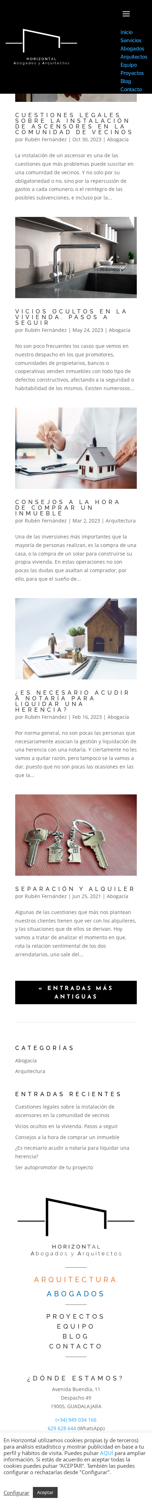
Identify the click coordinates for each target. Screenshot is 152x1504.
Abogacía (118, 139)
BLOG (76, 1336)
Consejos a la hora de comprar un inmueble (68, 508)
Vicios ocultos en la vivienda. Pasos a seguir (71, 317)
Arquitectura (121, 520)
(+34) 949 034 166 (76, 1419)
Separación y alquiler (75, 889)
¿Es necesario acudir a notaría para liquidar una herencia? (73, 701)
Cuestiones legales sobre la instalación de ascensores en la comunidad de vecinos (74, 124)
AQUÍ (106, 1452)
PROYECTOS (76, 1316)
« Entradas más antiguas (76, 993)
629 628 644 (62, 1428)
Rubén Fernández (46, 139)
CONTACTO (76, 1346)
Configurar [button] (16, 1492)
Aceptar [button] (45, 1492)
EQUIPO (76, 1326)
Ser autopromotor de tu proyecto (54, 1167)
